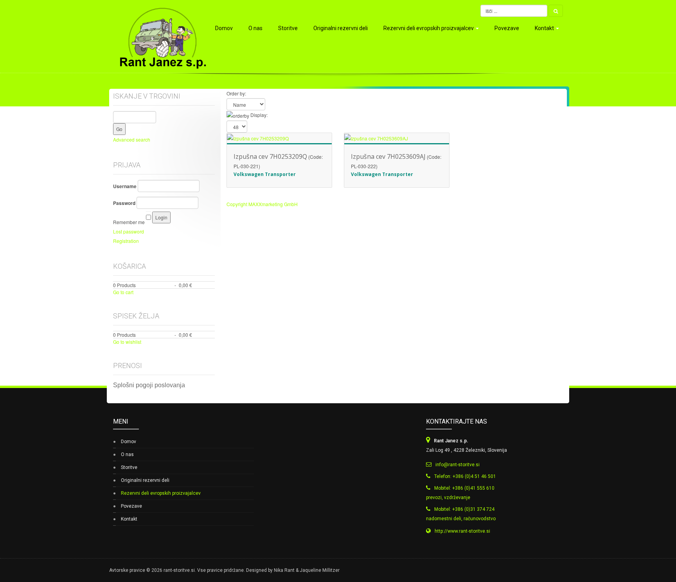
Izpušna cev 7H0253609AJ (388, 156)
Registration (126, 240)
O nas (255, 28)
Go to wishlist (127, 341)
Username (125, 186)
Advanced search (131, 139)
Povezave (506, 28)
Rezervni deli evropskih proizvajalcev (429, 28)
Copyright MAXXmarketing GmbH (262, 204)
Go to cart (123, 292)
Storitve (288, 28)
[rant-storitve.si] (159, 36)
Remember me (129, 222)
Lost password (128, 231)
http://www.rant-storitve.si (462, 531)
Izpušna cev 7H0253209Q (270, 156)
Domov (224, 28)
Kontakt (545, 28)
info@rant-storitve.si (457, 464)
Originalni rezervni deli (340, 28)
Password (124, 203)
